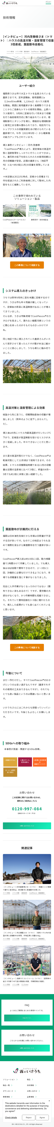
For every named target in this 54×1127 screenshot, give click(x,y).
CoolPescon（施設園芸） (39, 51)
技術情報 (30, 1085)
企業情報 (30, 1097)
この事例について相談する (27, 265)
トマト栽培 (10, 51)
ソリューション (9, 1079)
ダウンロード (8, 1091)
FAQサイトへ (27, 1018)
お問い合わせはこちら (27, 826)
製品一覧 (6, 1085)
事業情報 (6, 1097)
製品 (28, 1079)
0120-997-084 (27, 809)
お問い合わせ (32, 1091)
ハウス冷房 (18, 51)
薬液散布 (27, 51)
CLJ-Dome (24, 984)
